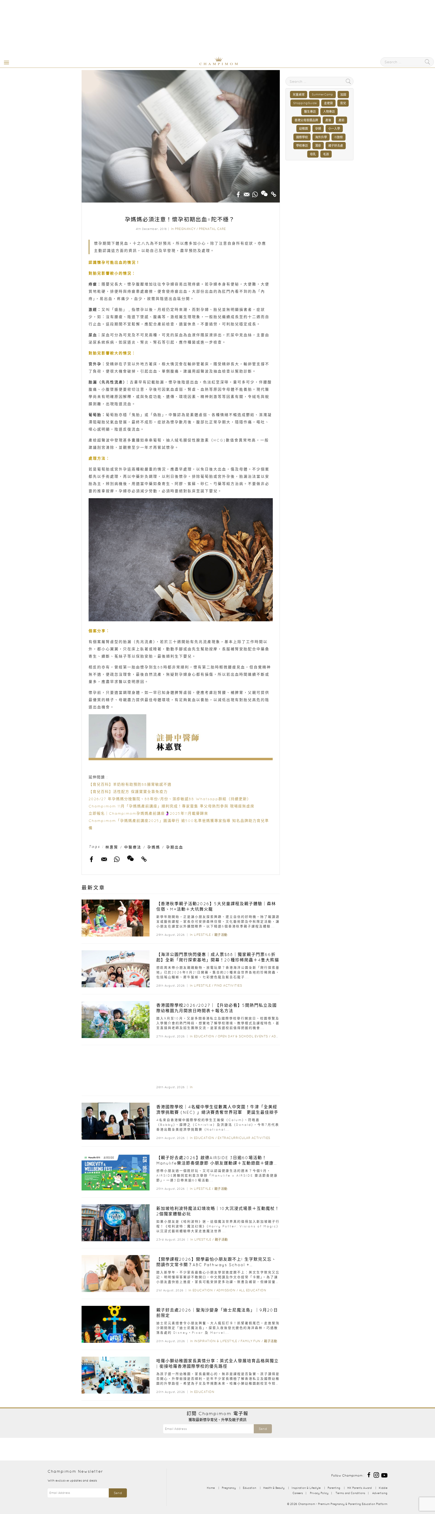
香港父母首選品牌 (306, 120)
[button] (5, 62)
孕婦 (318, 128)
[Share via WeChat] (264, 191)
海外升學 (321, 137)
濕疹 (318, 145)
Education (204, 1036)
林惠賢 (111, 847)
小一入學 (334, 128)
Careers (297, 1493)
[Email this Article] (247, 193)
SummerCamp (322, 94)
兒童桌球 (298, 94)
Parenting (334, 1487)
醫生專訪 (310, 111)
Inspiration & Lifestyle (215, 1341)
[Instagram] (376, 1474)
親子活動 (220, 934)
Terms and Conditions (350, 1493)
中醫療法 (132, 847)
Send (263, 1429)
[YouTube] (384, 1474)
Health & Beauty (274, 1487)
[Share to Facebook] (238, 193)
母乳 (313, 154)
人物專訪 (329, 111)
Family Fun (251, 1341)
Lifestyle (202, 934)
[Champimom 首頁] (190, 64)
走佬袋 (328, 103)
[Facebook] (368, 1474)
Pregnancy (185, 229)
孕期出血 (174, 847)
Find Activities (228, 985)
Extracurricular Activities (244, 1138)
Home (211, 1487)
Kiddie (383, 1487)
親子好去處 (335, 145)
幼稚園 (303, 128)
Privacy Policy (319, 1493)
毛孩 (326, 154)
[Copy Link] (274, 193)
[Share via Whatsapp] (255, 193)
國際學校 (302, 137)
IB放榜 (338, 137)
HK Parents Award (359, 1487)
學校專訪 (302, 145)
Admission (226, 1290)
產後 (328, 120)
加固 (343, 94)
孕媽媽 (153, 847)
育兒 (343, 103)
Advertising (379, 1493)
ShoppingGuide (305, 103)
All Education (252, 1290)
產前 (341, 120)
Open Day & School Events (243, 1036)
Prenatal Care (212, 229)
